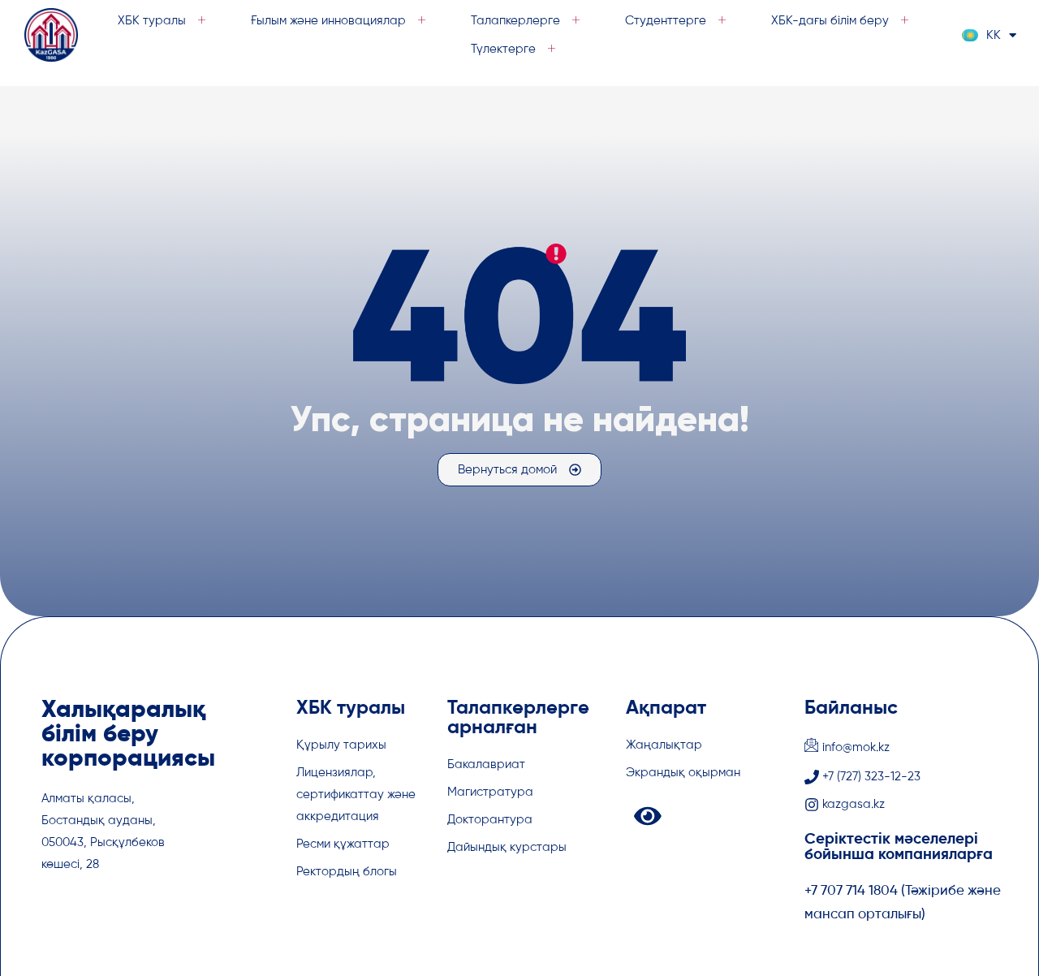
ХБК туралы (152, 21)
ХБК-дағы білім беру (830, 21)
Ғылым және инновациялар (328, 21)
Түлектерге (503, 49)
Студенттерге (665, 21)
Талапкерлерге (515, 21)
